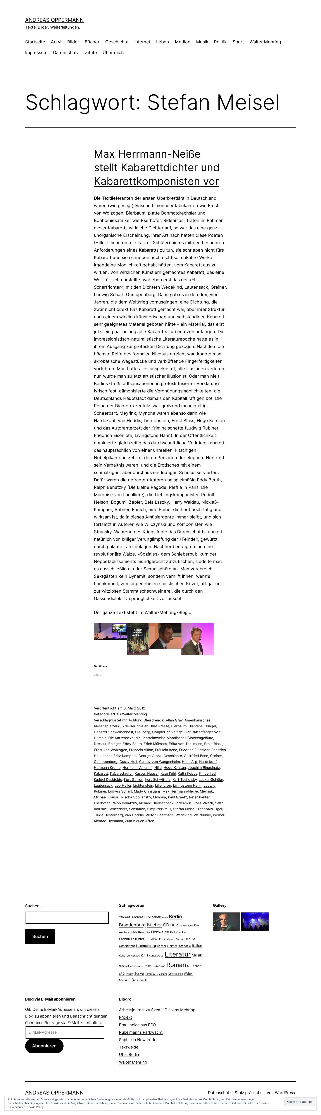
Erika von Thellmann (185, 744)
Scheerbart (118, 809)
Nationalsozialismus (131, 966)
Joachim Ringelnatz (204, 767)
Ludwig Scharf (120, 791)
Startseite (35, 41)
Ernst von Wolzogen (110, 750)
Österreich (139, 980)
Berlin (175, 917)
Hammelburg (146, 946)
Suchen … (34, 906)
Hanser (161, 946)
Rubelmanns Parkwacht (141, 1032)
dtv (147, 932)
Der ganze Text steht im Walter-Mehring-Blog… (142, 612)
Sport (238, 41)
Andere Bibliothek (146, 917)
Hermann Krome (107, 767)
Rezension (159, 966)
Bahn (165, 917)
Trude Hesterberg (108, 815)
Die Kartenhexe (121, 738)
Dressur (100, 744)
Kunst (152, 955)
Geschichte (117, 41)
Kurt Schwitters (158, 779)
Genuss (190, 939)
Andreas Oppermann (54, 20)
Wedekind (184, 815)
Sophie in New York (137, 1039)
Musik (202, 41)
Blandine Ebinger (202, 726)
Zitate (91, 52)
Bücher (92, 41)
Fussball (152, 939)
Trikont (129, 973)
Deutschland (186, 925)
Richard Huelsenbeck (156, 803)
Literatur (178, 954)
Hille (158, 767)
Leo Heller (123, 785)
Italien (197, 945)
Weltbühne (202, 815)
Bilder (73, 41)
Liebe (160, 955)
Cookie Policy (35, 1107)
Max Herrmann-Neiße (180, 791)
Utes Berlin (129, 1054)
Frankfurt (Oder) (132, 939)
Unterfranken (175, 973)
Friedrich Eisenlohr (194, 750)
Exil (172, 932)
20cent (124, 917)
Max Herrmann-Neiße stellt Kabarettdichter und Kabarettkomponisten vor (157, 167)
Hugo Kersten (175, 767)
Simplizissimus (159, 809)
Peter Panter (199, 797)
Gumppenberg (105, 761)
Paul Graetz (177, 797)
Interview (184, 946)
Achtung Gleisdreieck (146, 720)
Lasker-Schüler (211, 779)
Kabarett (101, 773)
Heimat (172, 946)
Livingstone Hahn (187, 785)
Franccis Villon (141, 750)
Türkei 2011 (151, 973)
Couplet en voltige (167, 732)
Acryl (56, 41)
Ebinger (114, 744)
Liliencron (163, 785)
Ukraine (163, 973)
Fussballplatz (167, 939)
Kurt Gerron (133, 779)
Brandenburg (132, 924)
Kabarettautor (121, 773)
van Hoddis (134, 815)
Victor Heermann (160, 815)
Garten (180, 939)
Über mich (113, 52)
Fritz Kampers (125, 756)
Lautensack (103, 785)
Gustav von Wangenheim (159, 761)
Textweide (128, 1047)
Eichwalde (160, 932)
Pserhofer (102, 803)
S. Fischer (194, 966)
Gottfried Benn (196, 756)
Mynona (159, 797)
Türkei (139, 973)
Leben (162, 41)
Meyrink (206, 791)
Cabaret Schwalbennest (113, 732)
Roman (176, 964)
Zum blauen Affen (139, 821)
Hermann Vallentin (137, 767)
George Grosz (150, 756)
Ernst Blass (213, 744)
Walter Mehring (265, 41)
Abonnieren (44, 1046)
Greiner (216, 756)
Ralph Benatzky (124, 803)
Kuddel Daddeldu (108, 779)
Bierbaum (179, 726)
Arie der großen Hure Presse (145, 726)
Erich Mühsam (155, 744)
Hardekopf (208, 761)
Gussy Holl (128, 761)
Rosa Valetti (203, 803)
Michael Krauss (106, 797)
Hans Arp (189, 761)
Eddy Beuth (132, 744)
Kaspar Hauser (147, 773)
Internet (142, 41)
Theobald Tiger (209, 809)
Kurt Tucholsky (185, 779)
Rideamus (184, 803)
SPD (121, 973)
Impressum (36, 52)
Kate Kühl (168, 773)
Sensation (137, 809)
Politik (220, 41)
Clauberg (142, 732)
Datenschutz (66, 52)
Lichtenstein (143, 785)
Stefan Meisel (184, 809)
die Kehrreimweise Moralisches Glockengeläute (174, 738)
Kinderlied (207, 773)
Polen (148, 966)
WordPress (285, 1092)
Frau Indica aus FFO (137, 1025)
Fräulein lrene (166, 750)
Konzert (135, 955)
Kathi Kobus (187, 773)
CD (166, 924)
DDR (174, 925)
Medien (182, 41)
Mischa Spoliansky (136, 797)
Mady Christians (147, 791)
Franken (181, 932)
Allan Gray (174, 720)
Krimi (144, 955)
